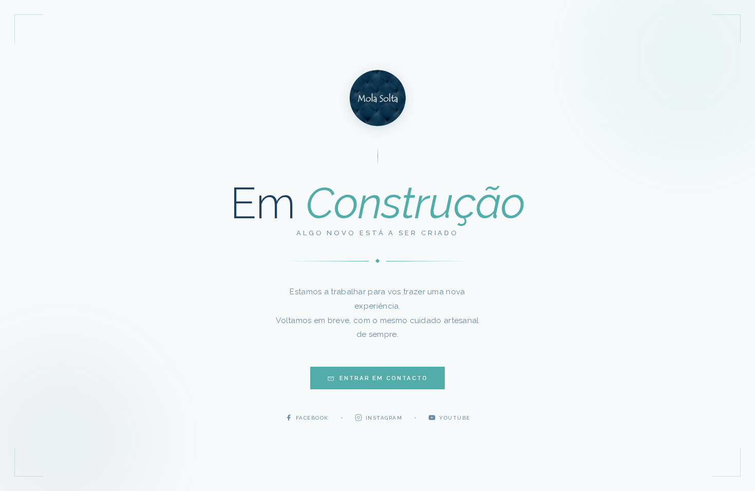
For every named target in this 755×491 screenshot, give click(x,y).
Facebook (312, 418)
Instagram (384, 418)
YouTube (454, 418)
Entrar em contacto (383, 378)
